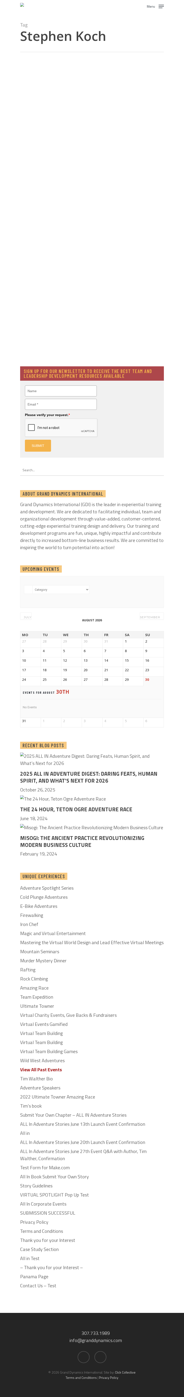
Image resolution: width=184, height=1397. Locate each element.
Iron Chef (29, 924)
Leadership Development (95, 111)
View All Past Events (41, 1069)
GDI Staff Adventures (111, 94)
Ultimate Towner (37, 1006)
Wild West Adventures (42, 1060)
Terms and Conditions (41, 1231)
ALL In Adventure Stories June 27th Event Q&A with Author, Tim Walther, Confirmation (83, 1155)
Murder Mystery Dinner (43, 960)
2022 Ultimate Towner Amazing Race (57, 1096)
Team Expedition (36, 997)
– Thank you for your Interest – (51, 1267)
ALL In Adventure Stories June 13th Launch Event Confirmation (82, 1124)
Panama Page (34, 1276)
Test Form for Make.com (45, 1167)
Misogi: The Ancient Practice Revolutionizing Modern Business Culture (82, 842)
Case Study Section (39, 1249)
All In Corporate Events (43, 1203)
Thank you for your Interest (47, 1240)
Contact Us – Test (38, 1285)
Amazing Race (34, 987)
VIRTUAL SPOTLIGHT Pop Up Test (54, 1194)
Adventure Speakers (40, 1087)
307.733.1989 (95, 1333)
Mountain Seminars (39, 951)
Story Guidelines (36, 1185)
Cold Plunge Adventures (44, 897)
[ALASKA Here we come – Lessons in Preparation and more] (115, 341)
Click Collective (125, 1372)
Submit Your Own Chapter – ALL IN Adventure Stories (73, 1115)
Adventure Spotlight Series (47, 888)
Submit (38, 446)
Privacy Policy (34, 1222)
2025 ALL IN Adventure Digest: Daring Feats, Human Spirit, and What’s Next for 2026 (88, 777)
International (115, 103)
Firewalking (31, 915)
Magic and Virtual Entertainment (53, 933)
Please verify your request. (47, 415)
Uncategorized (87, 318)
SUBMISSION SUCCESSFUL (47, 1213)
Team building (149, 219)
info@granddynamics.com (95, 1340)
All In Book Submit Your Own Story (54, 1176)
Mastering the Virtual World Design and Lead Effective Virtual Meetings (92, 942)
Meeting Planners (90, 219)
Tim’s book (31, 1106)
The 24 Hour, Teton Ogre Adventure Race (76, 809)
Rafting (27, 969)
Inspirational (140, 94)
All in (25, 1133)
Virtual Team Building (41, 1033)
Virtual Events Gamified (44, 1024)
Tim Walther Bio (36, 1078)
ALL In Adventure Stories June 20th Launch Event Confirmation (82, 1142)
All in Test (30, 1258)
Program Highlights (121, 219)
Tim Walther (96, 182)
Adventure (84, 94)
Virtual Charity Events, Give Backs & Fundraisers (68, 1015)
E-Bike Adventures (38, 906)
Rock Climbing (34, 978)
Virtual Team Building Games (49, 1051)
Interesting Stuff (89, 103)
